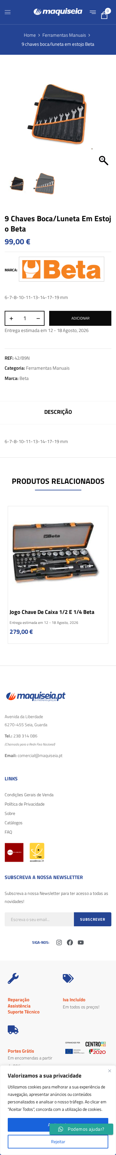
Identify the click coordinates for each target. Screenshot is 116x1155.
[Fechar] (109, 1070)
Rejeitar (58, 1141)
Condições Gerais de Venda (29, 794)
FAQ (8, 832)
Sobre (10, 813)
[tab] (58, 413)
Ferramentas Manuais (64, 35)
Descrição (58, 412)
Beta (24, 378)
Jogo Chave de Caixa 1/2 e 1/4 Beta (52, 612)
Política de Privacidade (25, 804)
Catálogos (14, 822)
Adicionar (80, 318)
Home (30, 35)
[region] (58, 1110)
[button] (103, 118)
